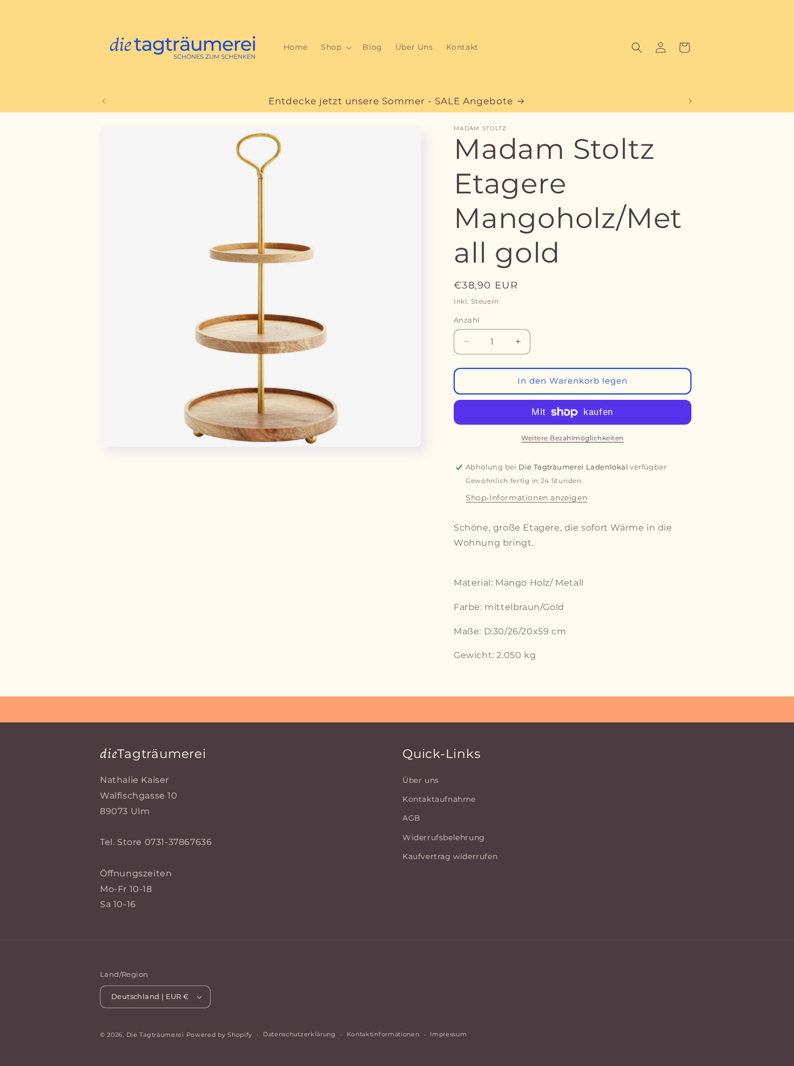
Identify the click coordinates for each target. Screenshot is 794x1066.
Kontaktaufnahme (439, 799)
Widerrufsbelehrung (443, 837)
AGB (411, 818)
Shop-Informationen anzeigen (526, 497)
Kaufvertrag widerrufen (449, 856)
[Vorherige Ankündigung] (104, 101)
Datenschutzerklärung (299, 1034)
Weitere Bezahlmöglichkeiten (572, 438)
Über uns (420, 780)
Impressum (448, 1034)
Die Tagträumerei (155, 1034)
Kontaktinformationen (383, 1034)
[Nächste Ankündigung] (690, 101)
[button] (335, 47)
